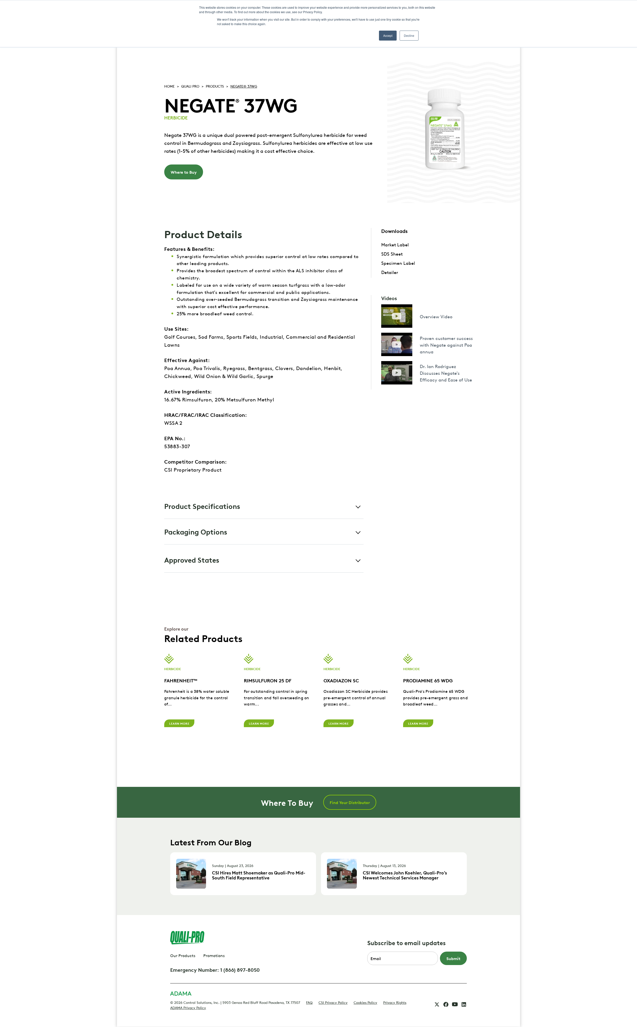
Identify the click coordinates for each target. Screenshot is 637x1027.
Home (169, 85)
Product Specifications (202, 506)
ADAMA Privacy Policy (188, 1007)
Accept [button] (387, 35)
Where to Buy (184, 172)
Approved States (191, 559)
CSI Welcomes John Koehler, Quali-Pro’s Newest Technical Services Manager (405, 875)
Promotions (214, 955)
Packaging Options (195, 531)
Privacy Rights (394, 1002)
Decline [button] (409, 35)
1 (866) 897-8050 (240, 969)
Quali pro (190, 85)
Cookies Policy (365, 1002)
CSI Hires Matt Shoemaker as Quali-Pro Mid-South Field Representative (258, 875)
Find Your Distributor (350, 802)
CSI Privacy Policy (333, 1002)
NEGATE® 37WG (243, 85)
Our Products (182, 955)
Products (215, 85)
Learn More (179, 723)
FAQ (309, 1002)
